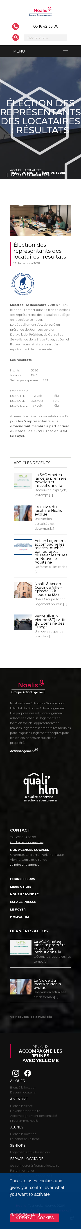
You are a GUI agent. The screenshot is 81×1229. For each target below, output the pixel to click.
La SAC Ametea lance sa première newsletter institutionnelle (51, 480)
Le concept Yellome (25, 1139)
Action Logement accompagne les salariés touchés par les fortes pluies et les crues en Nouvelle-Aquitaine (51, 551)
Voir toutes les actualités (31, 1016)
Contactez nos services (26, 842)
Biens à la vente (21, 1106)
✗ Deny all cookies (34, 1218)
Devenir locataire (23, 1092)
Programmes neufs (24, 1120)
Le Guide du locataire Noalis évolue (48, 510)
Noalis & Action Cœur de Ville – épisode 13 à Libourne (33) (48, 589)
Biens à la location (23, 1087)
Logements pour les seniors (30, 1152)
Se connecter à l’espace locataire (34, 1165)
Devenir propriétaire (25, 1111)
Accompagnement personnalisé (33, 1115)
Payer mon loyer (22, 1170)
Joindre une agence (25, 864)
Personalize (22, 1214)
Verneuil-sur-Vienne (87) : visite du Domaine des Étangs (51, 621)
